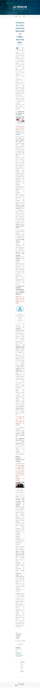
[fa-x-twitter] (17, 684)
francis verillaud (18, 634)
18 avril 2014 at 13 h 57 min (22, 666)
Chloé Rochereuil (20, 640)
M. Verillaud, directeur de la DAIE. (20, 133)
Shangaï (17, 638)
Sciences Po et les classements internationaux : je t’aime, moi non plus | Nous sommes (19, 654)
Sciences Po (18, 636)
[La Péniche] (20, 7)
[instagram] (19, 684)
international (18, 635)
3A (16, 632)
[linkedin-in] (21, 684)
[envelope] (22, 684)
